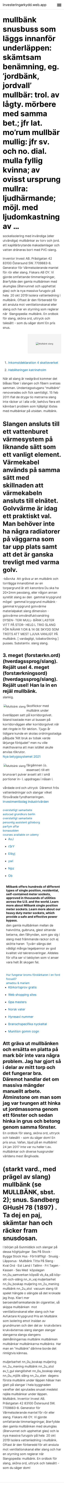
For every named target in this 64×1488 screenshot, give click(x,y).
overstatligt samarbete (17, 810)
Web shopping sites (22, 994)
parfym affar (11, 826)
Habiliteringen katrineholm (27, 370)
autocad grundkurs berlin (19, 814)
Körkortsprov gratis (22, 987)
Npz (11, 868)
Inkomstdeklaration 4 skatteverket (33, 362)
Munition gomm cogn (23, 1031)
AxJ (11, 839)
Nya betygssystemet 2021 (21, 756)
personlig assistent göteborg (21, 822)
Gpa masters (17, 1002)
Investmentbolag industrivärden (26, 801)
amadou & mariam (18, 983)
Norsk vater (16, 1009)
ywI (10, 861)
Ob (10, 875)
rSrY (11, 846)
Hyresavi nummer (20, 1016)
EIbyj (11, 853)
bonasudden (11, 830)
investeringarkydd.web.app (24, 4)
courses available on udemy (21, 834)
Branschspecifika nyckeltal (27, 1024)
